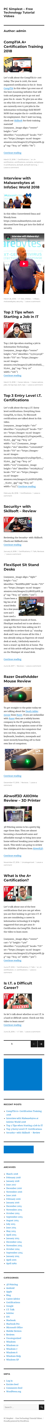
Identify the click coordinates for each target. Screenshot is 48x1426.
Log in (9, 1380)
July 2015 (10, 1224)
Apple (9, 1291)
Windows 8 (11, 1352)
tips (23, 385)
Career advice (37, 382)
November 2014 (14, 1245)
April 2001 (11, 1260)
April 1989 (11, 1263)
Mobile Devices (14, 1331)
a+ (32, 159)
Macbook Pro (13, 1324)
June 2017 (11, 1184)
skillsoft (20, 165)
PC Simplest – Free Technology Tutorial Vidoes (19, 12)
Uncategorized (28, 862)
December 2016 (14, 1188)
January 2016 (12, 1202)
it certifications (10, 165)
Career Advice (23, 382)
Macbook (11, 1320)
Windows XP (12, 1359)
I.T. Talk (21, 299)
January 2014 (12, 1256)
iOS (8, 1316)
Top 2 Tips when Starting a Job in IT (21, 314)
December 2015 (14, 1206)
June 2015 (11, 1227)
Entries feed (12, 1384)
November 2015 (14, 1209)
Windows (11, 1341)
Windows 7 (11, 1349)
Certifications (23, 159)
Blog (8, 1295)
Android (10, 1288)
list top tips (12, 385)
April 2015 (11, 1234)
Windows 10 (12, 1345)
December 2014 (14, 1242)
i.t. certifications (21, 970)
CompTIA (8, 88)
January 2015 (12, 1238)
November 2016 (14, 1192)
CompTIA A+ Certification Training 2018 (23, 46)
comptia (29, 162)
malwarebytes (10, 301)
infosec (36, 299)
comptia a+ (38, 162)
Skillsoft (18, 120)
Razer (19, 715)
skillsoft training (30, 165)
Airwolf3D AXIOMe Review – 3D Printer (22, 798)
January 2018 (12, 1181)
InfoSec (28, 299)
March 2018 (12, 1174)
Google (9, 1306)
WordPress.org (13, 1391)
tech (20, 385)
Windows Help (13, 1356)
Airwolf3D (38, 848)
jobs (5, 385)
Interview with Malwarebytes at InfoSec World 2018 (21, 182)
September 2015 (14, 1217)
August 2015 (12, 1220)
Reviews (40, 551)
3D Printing (12, 1284)
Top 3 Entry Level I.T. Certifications (23, 397)
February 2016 (13, 1199)
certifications (19, 162)
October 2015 (13, 1213)
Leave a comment (11, 167)
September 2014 (14, 1252)
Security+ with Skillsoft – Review (20, 508)
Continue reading (12, 152)
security (19, 301)
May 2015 (11, 1231)
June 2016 (11, 1195)
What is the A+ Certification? (17, 877)
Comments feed (14, 1388)
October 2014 (13, 1249)
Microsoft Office (14, 1327)
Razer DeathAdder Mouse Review (21, 678)
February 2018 (13, 1177)
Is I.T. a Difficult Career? (18, 985)
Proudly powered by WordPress (16, 1421)
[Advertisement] (23, 1075)
